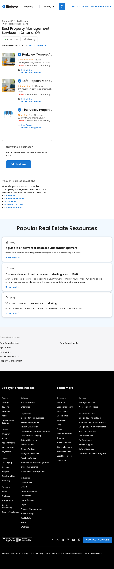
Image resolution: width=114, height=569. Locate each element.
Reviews (5, 407)
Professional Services (88, 407)
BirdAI (4, 491)
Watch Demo (63, 411)
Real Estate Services (14, 198)
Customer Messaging (31, 435)
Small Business (28, 402)
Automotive (26, 482)
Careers (60, 438)
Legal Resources (64, 456)
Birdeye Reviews (64, 447)
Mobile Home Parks (13, 204)
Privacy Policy (28, 553)
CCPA (61, 553)
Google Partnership (7, 506)
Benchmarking (8, 476)
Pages (4, 416)
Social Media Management (33, 471)
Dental (24, 487)
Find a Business (86, 435)
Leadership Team (65, 407)
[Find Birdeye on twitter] (57, 540)
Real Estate (22, 21)
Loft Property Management (37, 81)
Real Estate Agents (13, 207)
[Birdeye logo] (10, 7)
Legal (23, 504)
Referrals (6, 411)
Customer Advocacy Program (92, 453)
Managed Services (87, 402)
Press (59, 429)
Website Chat (27, 444)
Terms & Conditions (11, 553)
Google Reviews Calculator (91, 418)
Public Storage (27, 513)
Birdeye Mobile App (10, 512)
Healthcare (26, 495)
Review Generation (29, 427)
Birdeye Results (64, 451)
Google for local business (32, 418)
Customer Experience (31, 467)
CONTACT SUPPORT (97, 539)
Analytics (6, 496)
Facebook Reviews (29, 458)
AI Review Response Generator (93, 422)
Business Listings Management (35, 462)
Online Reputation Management (36, 431)
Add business (18, 164)
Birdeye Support (86, 444)
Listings (5, 402)
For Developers (85, 440)
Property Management (31, 72)
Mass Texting (8, 447)
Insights (5, 471)
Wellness (25, 527)
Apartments (10, 201)
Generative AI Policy (74, 553)
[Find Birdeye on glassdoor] (79, 540)
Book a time (62, 416)
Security (39, 553)
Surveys (5, 467)
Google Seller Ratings (8, 421)
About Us (61, 402)
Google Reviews (28, 449)
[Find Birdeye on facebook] (52, 540)
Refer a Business (86, 449)
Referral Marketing (29, 440)
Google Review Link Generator (92, 427)
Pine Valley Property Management (37, 110)
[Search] (62, 6)
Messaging (7, 462)
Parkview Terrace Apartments (37, 54)
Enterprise (25, 407)
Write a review (80, 6)
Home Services (27, 500)
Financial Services (29, 491)
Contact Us (62, 460)
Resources (61, 420)
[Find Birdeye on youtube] (73, 540)
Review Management (30, 422)
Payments (6, 451)
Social (4, 438)
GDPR (47, 553)
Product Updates (64, 433)
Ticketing (6, 480)
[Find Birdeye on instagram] (68, 540)
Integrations (7, 500)
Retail (23, 522)
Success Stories (64, 442)
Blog (59, 424)
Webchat (6, 434)
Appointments (8, 443)
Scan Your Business (87, 431)
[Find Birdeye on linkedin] (63, 540)
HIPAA (54, 553)
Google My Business (30, 453)
